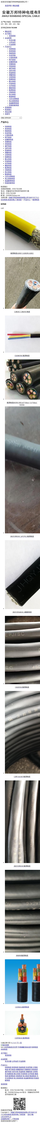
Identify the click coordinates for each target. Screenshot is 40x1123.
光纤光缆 (12, 70)
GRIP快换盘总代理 (10, 1047)
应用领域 (8, 107)
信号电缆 (12, 86)
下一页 (19, 1043)
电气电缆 (12, 60)
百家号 (7, 114)
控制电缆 (12, 92)
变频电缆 (12, 64)
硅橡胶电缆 (13, 62)
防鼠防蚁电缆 (14, 105)
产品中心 (8, 47)
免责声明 (8, 6)
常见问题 (12, 40)
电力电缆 (12, 94)
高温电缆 (12, 73)
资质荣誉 (12, 36)
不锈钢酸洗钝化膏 (24, 1047)
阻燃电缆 (12, 79)
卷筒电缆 (12, 51)
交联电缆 (12, 77)
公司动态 (12, 42)
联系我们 (8, 109)
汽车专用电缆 (14, 99)
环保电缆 (12, 83)
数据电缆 (12, 96)
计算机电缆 (13, 57)
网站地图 (16, 6)
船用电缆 (12, 90)
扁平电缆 (12, 68)
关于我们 (8, 33)
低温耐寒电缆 (14, 103)
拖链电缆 (12, 53)
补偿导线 (12, 55)
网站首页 (8, 31)
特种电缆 (12, 49)
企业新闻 (8, 38)
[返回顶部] (5, 1045)
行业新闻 (12, 44)
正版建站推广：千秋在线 (10, 1119)
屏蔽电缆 (12, 75)
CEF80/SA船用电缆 (22, 1007)
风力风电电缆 (14, 101)
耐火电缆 (12, 81)
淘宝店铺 (8, 112)
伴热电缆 (12, 66)
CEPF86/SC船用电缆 (22, 1038)
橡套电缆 (12, 88)
